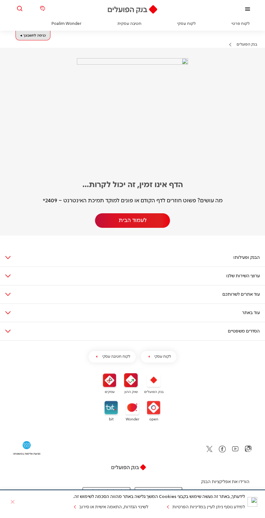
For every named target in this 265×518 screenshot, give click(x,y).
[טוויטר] (209, 449)
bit (111, 419)
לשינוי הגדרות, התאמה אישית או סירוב (113, 507)
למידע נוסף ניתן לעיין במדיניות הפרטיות (208, 507)
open (153, 419)
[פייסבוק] (222, 449)
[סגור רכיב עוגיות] (12, 502)
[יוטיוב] (235, 449)
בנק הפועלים (247, 44)
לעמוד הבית (133, 220)
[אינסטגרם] (248, 449)
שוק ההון (131, 392)
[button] (21, 8)
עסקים (110, 392)
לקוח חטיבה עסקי (116, 356)
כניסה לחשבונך (34, 35)
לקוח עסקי (162, 356)
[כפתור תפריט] (247, 9)
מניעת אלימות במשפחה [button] (26, 454)
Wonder (132, 419)
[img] (132, 9)
